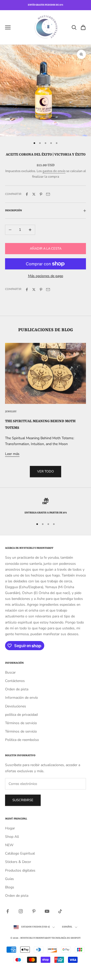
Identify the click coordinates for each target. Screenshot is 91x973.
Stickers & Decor (18, 861)
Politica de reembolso (22, 739)
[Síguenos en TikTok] (60, 911)
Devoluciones (15, 706)
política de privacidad (21, 714)
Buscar (10, 672)
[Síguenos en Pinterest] (33, 911)
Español (67, 926)
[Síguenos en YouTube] (47, 911)
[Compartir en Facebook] (27, 194)
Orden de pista (16, 689)
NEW (9, 845)
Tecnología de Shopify (66, 938)
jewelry (11, 411)
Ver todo (45, 471)
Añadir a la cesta (45, 248)
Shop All (12, 836)
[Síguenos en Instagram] (20, 911)
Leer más (12, 453)
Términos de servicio (21, 723)
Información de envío (21, 697)
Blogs (9, 887)
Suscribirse (22, 800)
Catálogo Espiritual (20, 853)
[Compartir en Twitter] (34, 194)
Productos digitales (20, 870)
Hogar (10, 828)
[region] (45, 506)
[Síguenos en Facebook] (7, 911)
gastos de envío (53, 171)
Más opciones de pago (45, 275)
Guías (9, 878)
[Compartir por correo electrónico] (48, 194)
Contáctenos (15, 680)
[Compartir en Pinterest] (41, 194)
